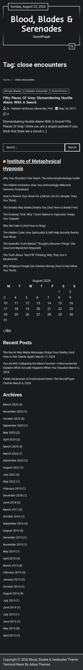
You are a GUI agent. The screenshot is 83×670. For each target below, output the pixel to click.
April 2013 (9, 635)
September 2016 (13, 523)
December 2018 (13, 495)
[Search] (72, 46)
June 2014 (9, 607)
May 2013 (9, 628)
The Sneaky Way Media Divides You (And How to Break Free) (40, 207)
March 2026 (10, 404)
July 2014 (9, 600)
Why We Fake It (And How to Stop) (24, 225)
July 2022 (9, 474)
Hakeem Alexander (37, 91)
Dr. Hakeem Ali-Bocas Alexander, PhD (30, 108)
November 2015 (13, 544)
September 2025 (13, 425)
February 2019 (12, 488)
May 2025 (9, 432)
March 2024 (10, 453)
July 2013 (9, 614)
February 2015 (12, 572)
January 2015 (12, 579)
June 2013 (9, 621)
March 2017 (10, 509)
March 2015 (10, 565)
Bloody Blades (13, 91)
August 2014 (11, 593)
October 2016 (11, 516)
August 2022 (11, 467)
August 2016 (11, 530)
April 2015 (9, 558)
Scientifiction (59, 91)
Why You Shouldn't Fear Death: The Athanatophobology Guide (41, 178)
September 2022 (13, 460)
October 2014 (11, 586)
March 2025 (10, 446)
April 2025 (9, 439)
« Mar (7, 330)
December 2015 (13, 537)
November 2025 (13, 411)
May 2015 (9, 551)
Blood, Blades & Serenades (42, 24)
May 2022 (9, 481)
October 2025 (11, 418)
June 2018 (9, 502)
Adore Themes (39, 664)
